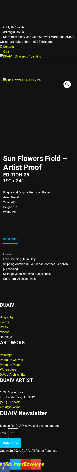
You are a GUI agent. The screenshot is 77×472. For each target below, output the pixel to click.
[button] (38, 60)
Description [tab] (10, 239)
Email (3, 433)
